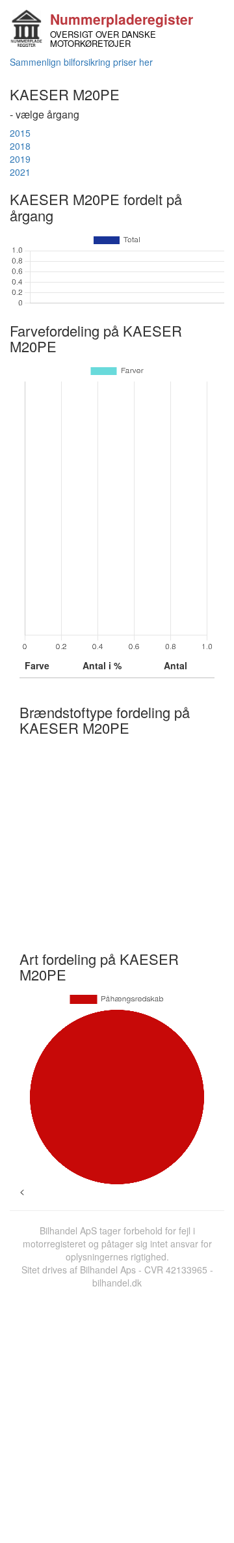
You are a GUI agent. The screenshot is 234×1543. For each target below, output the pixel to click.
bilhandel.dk (117, 1282)
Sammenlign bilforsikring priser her (81, 61)
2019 (20, 158)
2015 (20, 132)
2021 (20, 171)
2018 (20, 145)
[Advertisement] (117, 1413)
